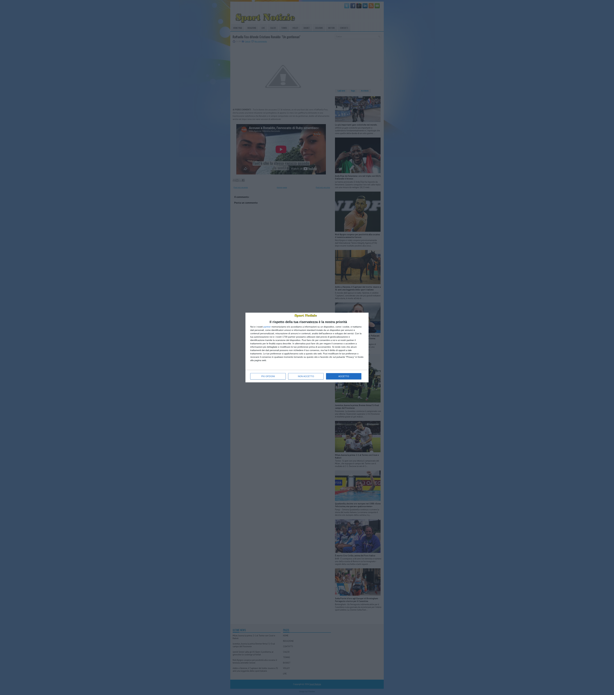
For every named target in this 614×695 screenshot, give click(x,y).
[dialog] (307, 348)
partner (267, 327)
